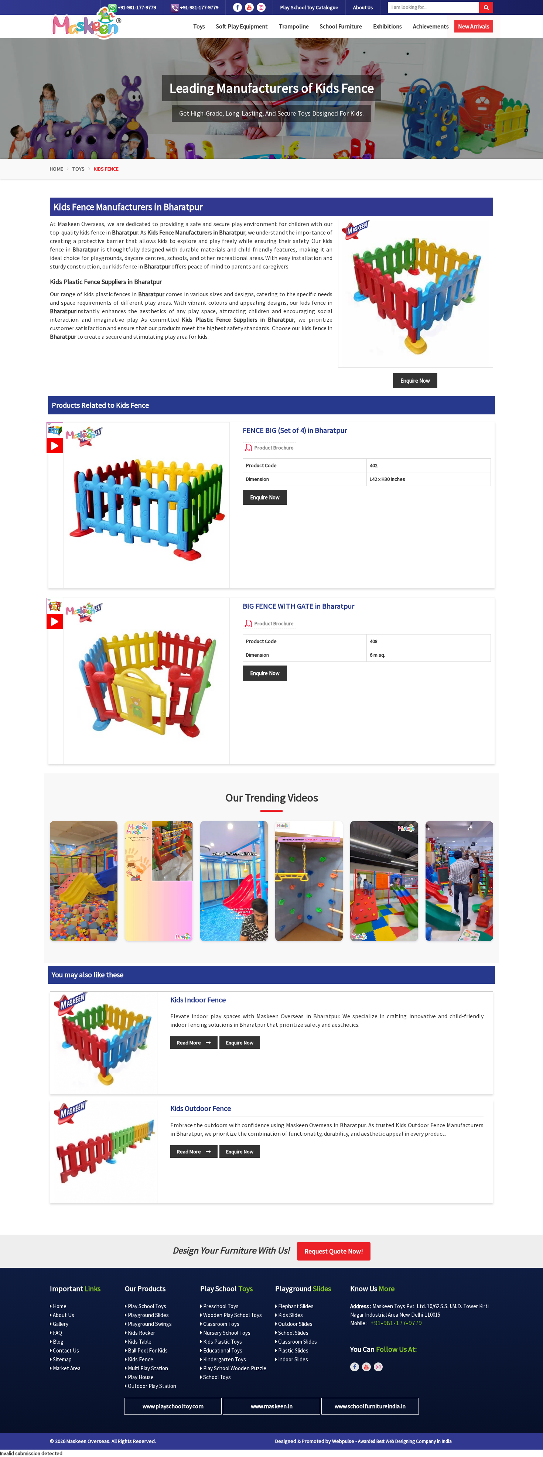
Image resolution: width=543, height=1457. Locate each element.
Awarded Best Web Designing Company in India (405, 1441)
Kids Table (139, 1341)
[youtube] (249, 7)
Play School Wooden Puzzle (234, 1368)
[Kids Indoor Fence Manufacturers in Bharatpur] (105, 1043)
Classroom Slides (297, 1341)
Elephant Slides (295, 1306)
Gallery (60, 1323)
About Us (363, 7)
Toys (199, 26)
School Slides (292, 1332)
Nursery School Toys (226, 1332)
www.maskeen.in (272, 1406)
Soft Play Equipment (242, 26)
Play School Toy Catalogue (309, 7)
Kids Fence (140, 1359)
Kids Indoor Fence (198, 999)
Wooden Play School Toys (232, 1315)
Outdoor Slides (295, 1323)
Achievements (431, 26)
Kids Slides (290, 1315)
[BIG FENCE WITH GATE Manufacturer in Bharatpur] (146, 681)
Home (56, 168)
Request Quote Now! (333, 1251)
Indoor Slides (292, 1359)
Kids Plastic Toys (222, 1341)
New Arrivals (473, 26)
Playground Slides (148, 1315)
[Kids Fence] (415, 293)
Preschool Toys (220, 1306)
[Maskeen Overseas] (85, 23)
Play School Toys (146, 1306)
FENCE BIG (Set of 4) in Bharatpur (295, 430)
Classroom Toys (220, 1323)
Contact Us (65, 1350)
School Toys (216, 1377)
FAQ (57, 1332)
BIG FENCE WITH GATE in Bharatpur (298, 606)
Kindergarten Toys (224, 1359)
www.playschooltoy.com (173, 1406)
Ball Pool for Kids (147, 1350)
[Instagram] (83, 881)
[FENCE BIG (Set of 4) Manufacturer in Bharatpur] (146, 505)
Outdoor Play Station (151, 1385)
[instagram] (261, 7)
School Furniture (341, 26)
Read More (189, 1042)
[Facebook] (237, 7)
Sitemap (62, 1359)
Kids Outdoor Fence (200, 1108)
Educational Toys (222, 1350)
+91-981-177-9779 (136, 7)
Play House (140, 1377)
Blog (58, 1341)
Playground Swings (149, 1323)
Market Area (66, 1368)
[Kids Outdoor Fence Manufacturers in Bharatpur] (105, 1151)
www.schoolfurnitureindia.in (370, 1406)
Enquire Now (265, 497)
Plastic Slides (292, 1350)
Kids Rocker (141, 1332)
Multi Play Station (147, 1368)
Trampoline (294, 26)
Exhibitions (387, 26)
